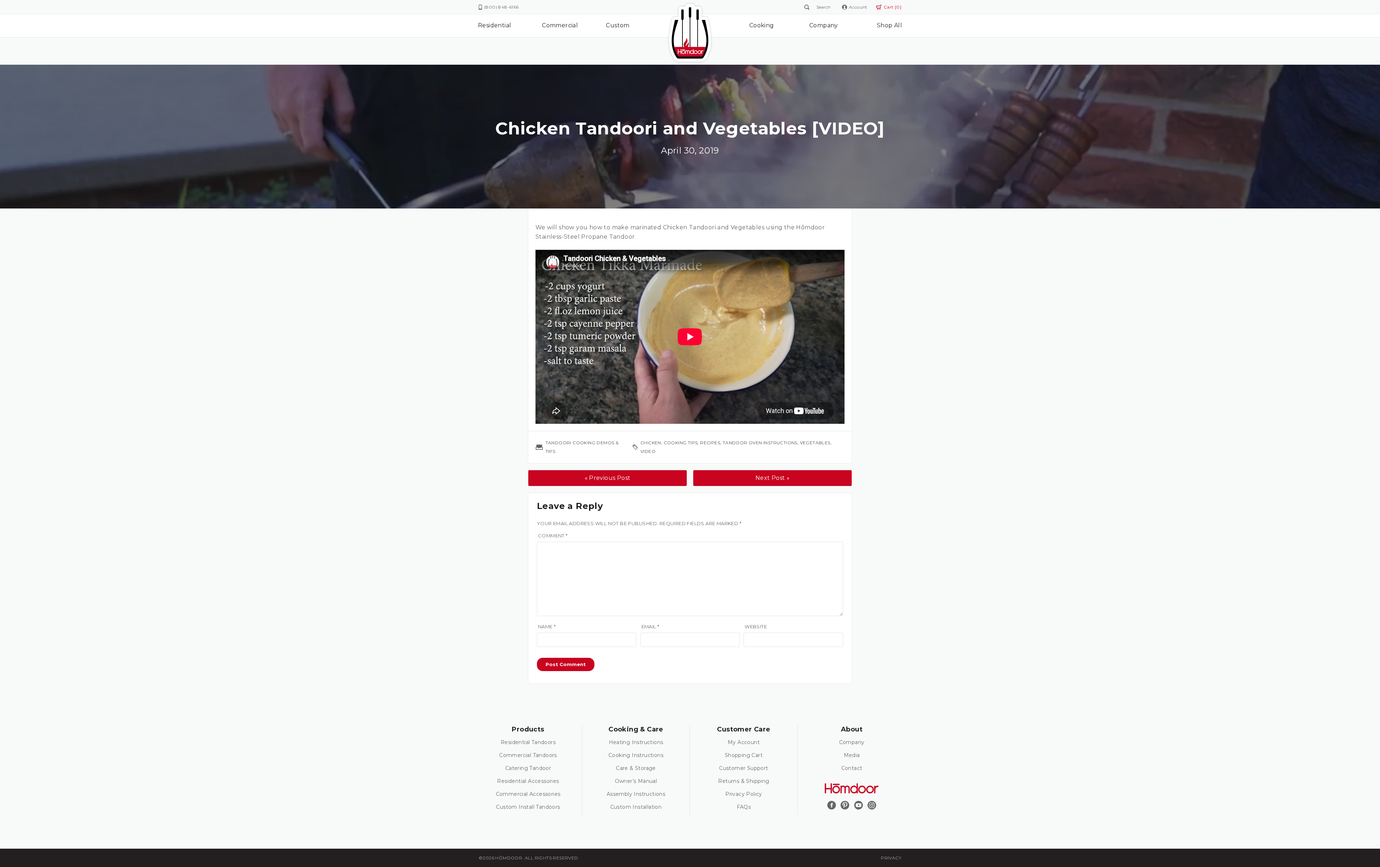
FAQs (744, 807)
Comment (553, 535)
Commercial (560, 25)
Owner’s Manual (636, 781)
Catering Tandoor (528, 768)
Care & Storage (636, 768)
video (648, 451)
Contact (851, 768)
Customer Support (743, 768)
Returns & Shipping (743, 781)
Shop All (889, 25)
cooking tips (681, 442)
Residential (494, 25)
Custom (617, 25)
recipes (710, 442)
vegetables (815, 442)
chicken (650, 442)
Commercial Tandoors (528, 755)
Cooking (761, 25)
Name (547, 626)
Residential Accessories (528, 781)
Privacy (891, 858)
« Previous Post (608, 477)
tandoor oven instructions (760, 442)
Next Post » (772, 477)
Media (852, 755)
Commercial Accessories (528, 794)
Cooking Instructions (635, 755)
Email (650, 626)
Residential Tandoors (528, 742)
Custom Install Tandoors (528, 807)
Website (756, 626)
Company (823, 25)
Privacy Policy (743, 794)
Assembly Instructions (636, 794)
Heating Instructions (636, 742)
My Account (744, 742)
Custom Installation (636, 807)
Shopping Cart (744, 755)
